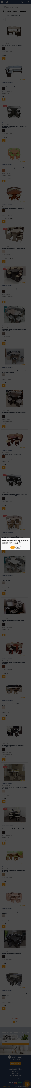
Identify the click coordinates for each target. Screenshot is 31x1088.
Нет (18, 547)
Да (12, 547)
